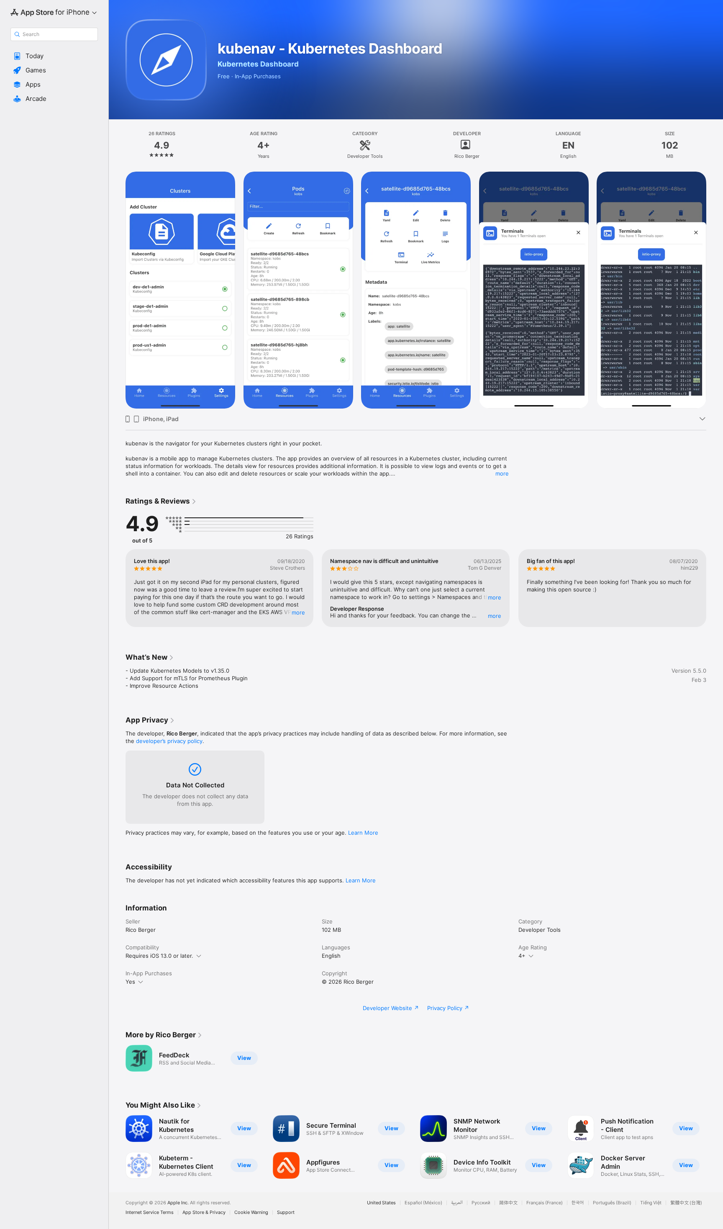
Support (286, 1212)
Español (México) (423, 1203)
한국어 (578, 1203)
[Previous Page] (117, 290)
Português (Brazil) (612, 1203)
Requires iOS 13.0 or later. (159, 955)
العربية (457, 1203)
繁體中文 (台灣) (686, 1203)
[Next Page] (714, 290)
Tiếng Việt (650, 1203)
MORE (298, 612)
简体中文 (508, 1203)
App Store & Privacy (204, 1212)
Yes (130, 981)
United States (381, 1203)
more (502, 473)
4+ (522, 955)
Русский (481, 1203)
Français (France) (544, 1203)
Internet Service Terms (150, 1212)
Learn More (363, 832)
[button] (54, 56)
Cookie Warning (251, 1212)
